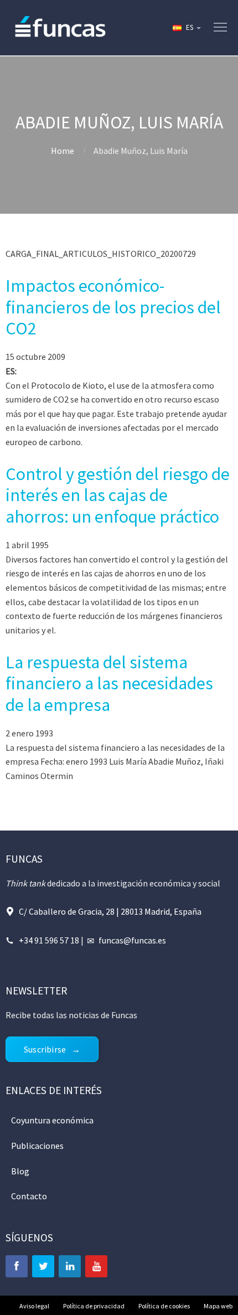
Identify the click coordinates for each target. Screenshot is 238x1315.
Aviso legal (34, 1306)
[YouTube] (96, 1266)
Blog (20, 1171)
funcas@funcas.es (132, 940)
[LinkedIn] (70, 1266)
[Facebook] (17, 1266)
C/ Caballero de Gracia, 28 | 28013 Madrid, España (110, 911)
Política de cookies (164, 1306)
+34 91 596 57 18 (49, 940)
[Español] (186, 27)
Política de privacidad (94, 1306)
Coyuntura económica (52, 1120)
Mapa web (218, 1306)
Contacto (29, 1195)
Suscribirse (45, 1049)
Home (62, 150)
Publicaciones (37, 1145)
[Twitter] (43, 1266)
